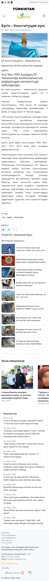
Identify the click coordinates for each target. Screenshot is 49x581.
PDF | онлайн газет (9, 563)
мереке (9, 217)
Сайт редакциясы (8, 538)
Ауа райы (5, 568)
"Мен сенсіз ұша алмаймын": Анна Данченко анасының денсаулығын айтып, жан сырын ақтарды (24, 500)
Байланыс (5, 533)
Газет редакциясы (8, 535)
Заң (3, 217)
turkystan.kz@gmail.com (16, 559)
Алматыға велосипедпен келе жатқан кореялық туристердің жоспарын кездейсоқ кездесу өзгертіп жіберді (23, 467)
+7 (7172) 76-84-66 (12, 556)
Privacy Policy (6, 543)
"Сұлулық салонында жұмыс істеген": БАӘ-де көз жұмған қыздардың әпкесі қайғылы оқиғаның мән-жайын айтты (24, 433)
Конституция (18, 217)
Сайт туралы (6, 540)
